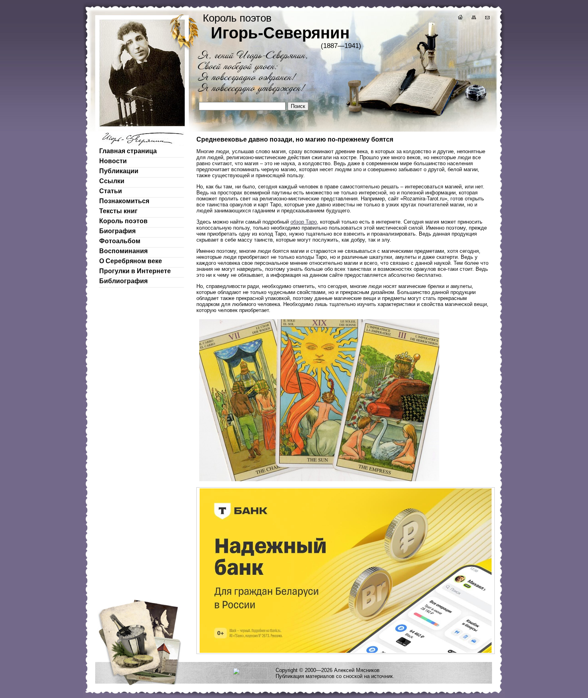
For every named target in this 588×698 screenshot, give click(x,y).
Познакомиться (124, 201)
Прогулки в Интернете (135, 271)
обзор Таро (303, 222)
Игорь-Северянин (280, 33)
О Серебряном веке (130, 261)
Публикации (118, 171)
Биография (117, 231)
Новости (113, 161)
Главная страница (128, 151)
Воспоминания (123, 251)
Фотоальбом (119, 241)
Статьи (110, 191)
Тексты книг (118, 211)
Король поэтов (123, 221)
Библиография (123, 281)
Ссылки (111, 181)
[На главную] (459, 18)
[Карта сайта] (473, 18)
